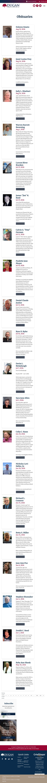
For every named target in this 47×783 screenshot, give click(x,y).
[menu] (44, 5)
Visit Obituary (20, 52)
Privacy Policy (31, 776)
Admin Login (42, 776)
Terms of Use (36, 776)
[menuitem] (21, 757)
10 (31, 695)
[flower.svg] (5, 759)
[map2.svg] (9, 759)
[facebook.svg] (2, 759)
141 (40, 695)
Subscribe (8, 714)
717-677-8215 (35, 748)
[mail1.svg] (12, 759)
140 (37, 695)
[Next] (43, 695)
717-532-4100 (32, 747)
